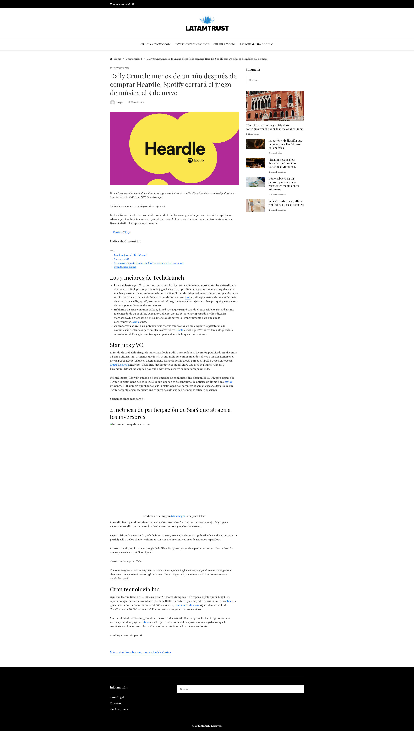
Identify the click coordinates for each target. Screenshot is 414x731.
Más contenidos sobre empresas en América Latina (140, 652)
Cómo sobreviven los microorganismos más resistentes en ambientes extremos (283, 184)
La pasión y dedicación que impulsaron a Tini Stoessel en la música (285, 144)
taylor (228, 381)
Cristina (118, 232)
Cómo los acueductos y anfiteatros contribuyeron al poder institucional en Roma (274, 126)
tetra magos (178, 516)
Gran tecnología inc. (125, 267)
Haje (128, 232)
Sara (188, 297)
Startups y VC (121, 259)
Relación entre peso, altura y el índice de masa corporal (286, 202)
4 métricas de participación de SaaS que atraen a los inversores (149, 263)
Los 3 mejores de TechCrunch (130, 255)
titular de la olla (119, 364)
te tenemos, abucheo (187, 605)
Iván (229, 601)
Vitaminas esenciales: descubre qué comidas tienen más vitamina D (282, 163)
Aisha (135, 321)
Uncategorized (119, 68)
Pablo (180, 330)
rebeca (146, 622)
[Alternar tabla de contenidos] (112, 251)
